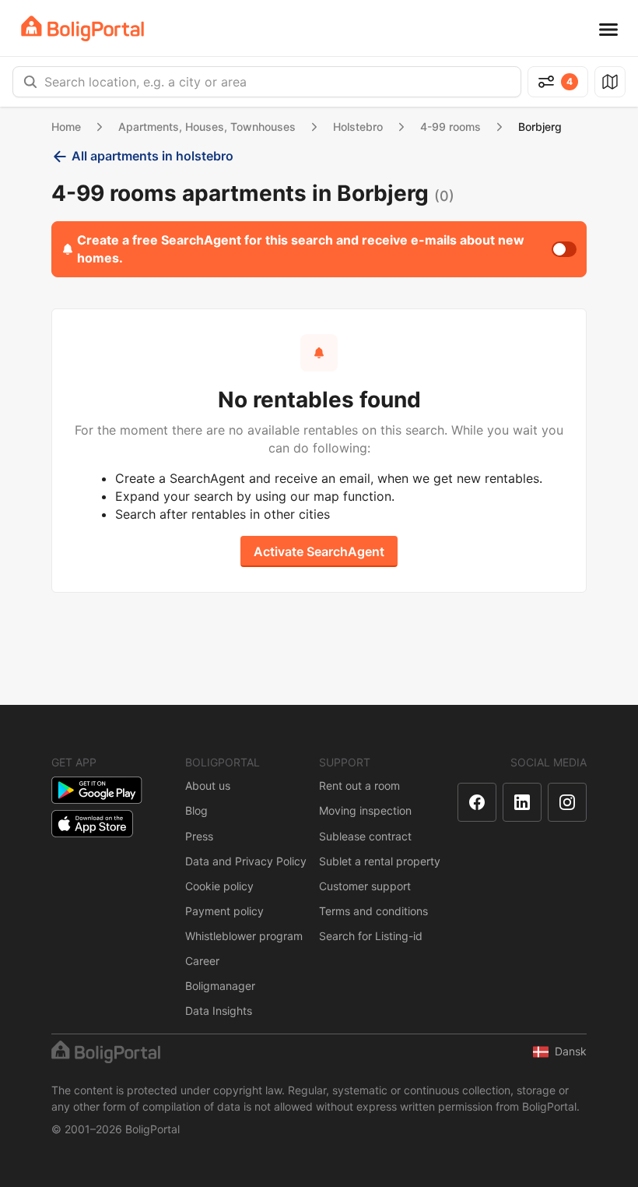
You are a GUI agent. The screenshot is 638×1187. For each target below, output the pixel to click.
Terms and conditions (373, 911)
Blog (196, 810)
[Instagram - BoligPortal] (567, 802)
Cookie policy (219, 886)
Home (66, 126)
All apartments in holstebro (152, 156)
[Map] (610, 81)
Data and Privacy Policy (246, 861)
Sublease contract (365, 836)
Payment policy (224, 911)
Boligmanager (220, 985)
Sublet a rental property (379, 861)
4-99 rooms (450, 126)
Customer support (365, 886)
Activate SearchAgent (319, 551)
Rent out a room (359, 785)
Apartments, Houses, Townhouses (207, 126)
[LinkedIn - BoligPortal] (522, 802)
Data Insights (218, 1010)
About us (207, 785)
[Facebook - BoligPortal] (476, 802)
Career (202, 960)
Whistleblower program (244, 935)
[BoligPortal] (82, 28)
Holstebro (358, 126)
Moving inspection (365, 810)
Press (199, 836)
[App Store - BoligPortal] (92, 823)
